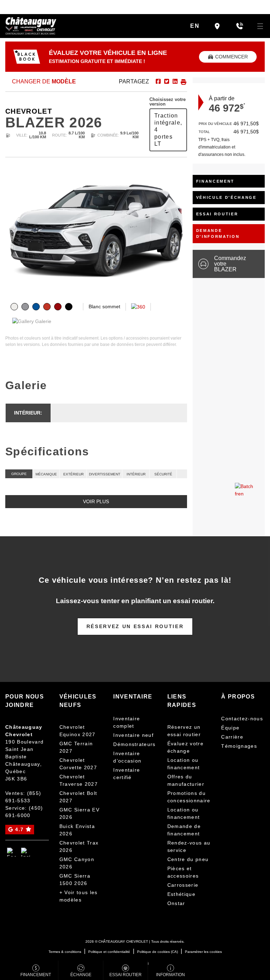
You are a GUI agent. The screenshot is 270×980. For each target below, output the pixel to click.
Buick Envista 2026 (77, 829)
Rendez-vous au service (189, 846)
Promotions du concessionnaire (189, 796)
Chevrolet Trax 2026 (79, 846)
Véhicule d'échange (226, 197)
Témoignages (239, 746)
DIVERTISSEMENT (104, 474)
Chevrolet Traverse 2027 (78, 780)
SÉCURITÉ (163, 474)
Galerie (42, 321)
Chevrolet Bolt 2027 (78, 796)
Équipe (230, 728)
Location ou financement (183, 763)
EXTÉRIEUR (73, 474)
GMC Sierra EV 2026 (79, 813)
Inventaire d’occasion (127, 757)
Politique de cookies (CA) (157, 952)
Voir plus (96, 501)
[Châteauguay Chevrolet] (30, 26)
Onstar (176, 903)
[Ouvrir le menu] (260, 26)
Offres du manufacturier (185, 780)
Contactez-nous (242, 718)
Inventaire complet (126, 722)
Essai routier (217, 214)
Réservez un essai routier (135, 626)
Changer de (43, 81)
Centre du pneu (188, 859)
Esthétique (181, 894)
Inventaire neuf (133, 735)
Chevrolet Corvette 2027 (78, 763)
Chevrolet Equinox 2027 (77, 730)
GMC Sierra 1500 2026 (74, 879)
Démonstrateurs (134, 744)
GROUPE (19, 474)
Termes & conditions (65, 952)
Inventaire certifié (126, 773)
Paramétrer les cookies (203, 952)
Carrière (232, 737)
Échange (80, 974)
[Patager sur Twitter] (166, 81)
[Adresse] (217, 26)
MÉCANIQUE (46, 474)
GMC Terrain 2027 (76, 747)
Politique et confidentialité (109, 952)
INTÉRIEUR (136, 474)
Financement (215, 181)
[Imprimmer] (183, 81)
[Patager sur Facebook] (158, 81)
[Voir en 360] (138, 306)
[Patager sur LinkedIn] (174, 81)
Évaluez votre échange (185, 747)
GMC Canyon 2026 (76, 863)
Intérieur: (28, 413)
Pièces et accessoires (183, 872)
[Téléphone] (240, 26)
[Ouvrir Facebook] (11, 852)
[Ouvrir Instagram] (25, 852)
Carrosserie (183, 885)
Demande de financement (184, 829)
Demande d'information (218, 233)
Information (170, 974)
